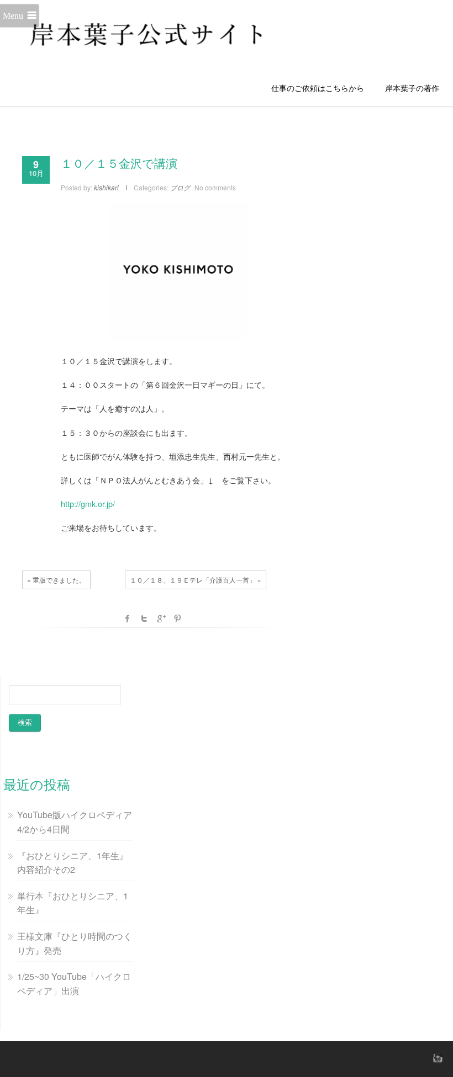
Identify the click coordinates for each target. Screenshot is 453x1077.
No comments (215, 187)
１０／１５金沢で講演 (119, 163)
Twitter (144, 618)
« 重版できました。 (56, 579)
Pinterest (177, 618)
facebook (127, 618)
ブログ (180, 187)
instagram (436, 1057)
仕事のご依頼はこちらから (321, 87)
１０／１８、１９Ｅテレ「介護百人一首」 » (195, 579)
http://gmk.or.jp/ (88, 503)
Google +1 (160, 618)
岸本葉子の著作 (412, 87)
